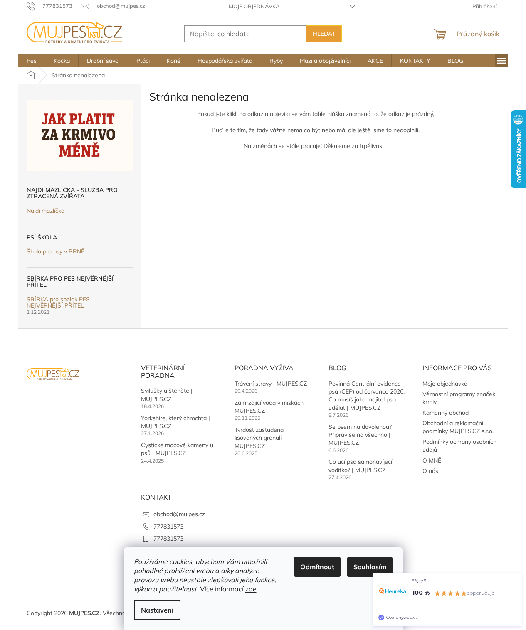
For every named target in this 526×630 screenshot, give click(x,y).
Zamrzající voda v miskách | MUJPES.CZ (271, 406)
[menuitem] (31, 60)
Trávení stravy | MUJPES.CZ (271, 383)
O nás (430, 471)
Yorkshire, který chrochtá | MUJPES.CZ (175, 422)
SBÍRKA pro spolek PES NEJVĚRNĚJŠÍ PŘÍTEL (58, 302)
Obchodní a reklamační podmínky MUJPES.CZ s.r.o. (458, 427)
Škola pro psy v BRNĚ (55, 252)
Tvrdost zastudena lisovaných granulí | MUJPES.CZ (260, 438)
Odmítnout (317, 567)
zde (251, 589)
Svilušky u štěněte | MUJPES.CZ (167, 394)
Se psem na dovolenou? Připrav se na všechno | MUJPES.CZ (360, 435)
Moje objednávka (254, 6)
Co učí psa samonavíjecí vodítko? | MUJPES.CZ (360, 465)
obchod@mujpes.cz (179, 514)
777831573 (168, 526)
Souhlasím (369, 567)
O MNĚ (431, 460)
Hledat (324, 33)
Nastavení (157, 610)
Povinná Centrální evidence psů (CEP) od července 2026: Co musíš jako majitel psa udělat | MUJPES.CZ (366, 395)
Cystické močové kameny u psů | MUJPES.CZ (177, 449)
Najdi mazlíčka (45, 211)
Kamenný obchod (445, 412)
